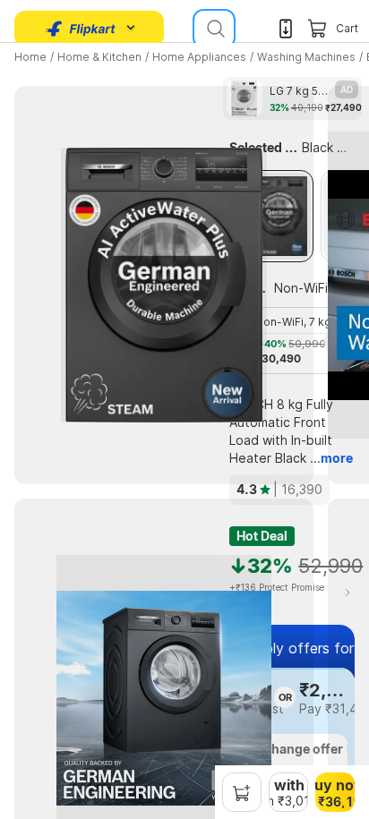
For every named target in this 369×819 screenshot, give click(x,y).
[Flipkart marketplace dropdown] (80, 28)
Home (30, 57)
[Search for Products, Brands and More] (214, 29)
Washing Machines (306, 57)
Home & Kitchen (99, 57)
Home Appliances (199, 57)
